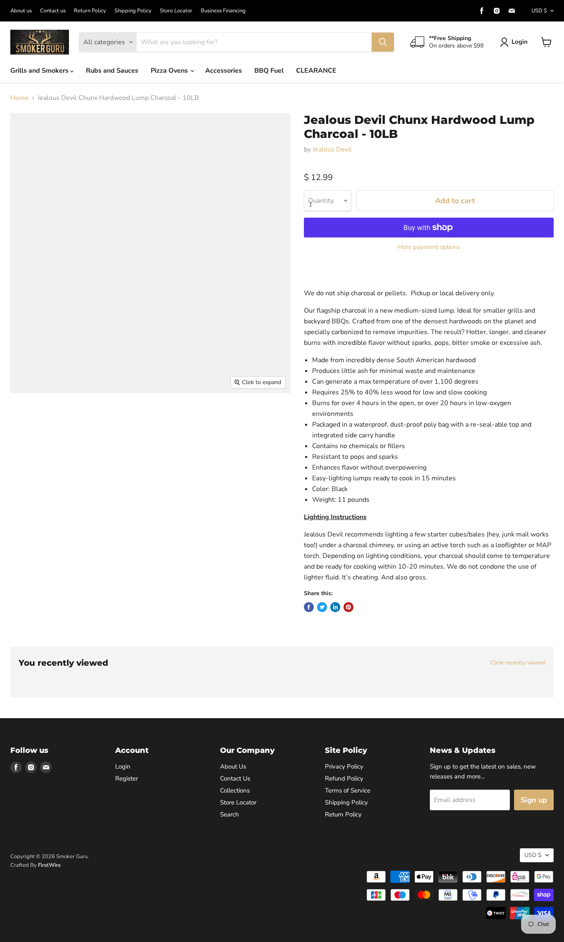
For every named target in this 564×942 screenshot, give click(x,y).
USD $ (539, 10)
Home (19, 98)
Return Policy (90, 11)
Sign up (534, 800)
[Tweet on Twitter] (322, 607)
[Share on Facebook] (309, 607)
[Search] (383, 42)
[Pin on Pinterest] (348, 607)
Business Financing (223, 11)
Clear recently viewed (518, 663)
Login (520, 42)
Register (126, 778)
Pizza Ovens (170, 70)
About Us (233, 766)
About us (21, 11)
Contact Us (235, 778)
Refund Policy (344, 778)
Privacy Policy (344, 766)
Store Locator (176, 11)
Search (229, 814)
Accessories (223, 70)
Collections (235, 790)
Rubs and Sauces (112, 70)
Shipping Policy (133, 11)
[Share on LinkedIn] (335, 607)
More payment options (429, 247)
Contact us (53, 11)
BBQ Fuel (269, 70)
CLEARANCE (316, 70)
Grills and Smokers (40, 70)
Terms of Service (347, 790)
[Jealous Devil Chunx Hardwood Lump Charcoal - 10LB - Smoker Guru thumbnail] (25, 417)
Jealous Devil (332, 149)
